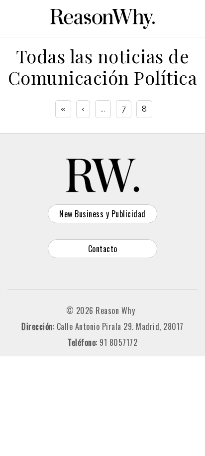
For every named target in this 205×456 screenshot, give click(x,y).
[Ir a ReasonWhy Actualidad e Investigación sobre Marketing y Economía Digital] (102, 16)
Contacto (102, 249)
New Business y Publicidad (102, 214)
